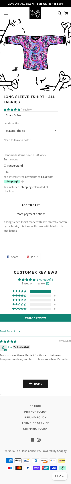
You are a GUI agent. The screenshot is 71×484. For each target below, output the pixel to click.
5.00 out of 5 (45, 279)
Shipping (26, 187)
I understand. (15, 165)
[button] (12, 109)
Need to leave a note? (17, 140)
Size (8, 115)
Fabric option (12, 123)
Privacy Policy (35, 411)
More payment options (31, 214)
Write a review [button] (35, 318)
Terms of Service (35, 423)
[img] (8, 341)
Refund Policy (35, 417)
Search (35, 406)
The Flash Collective (27, 451)
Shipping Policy (35, 428)
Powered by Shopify (54, 451)
